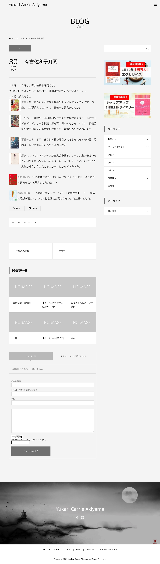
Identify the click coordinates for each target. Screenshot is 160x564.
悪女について (28, 155)
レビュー (112, 170)
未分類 (111, 185)
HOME (46, 549)
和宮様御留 (24, 193)
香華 (23, 102)
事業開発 (112, 178)
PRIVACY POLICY (108, 549)
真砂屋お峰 (24, 177)
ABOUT (58, 549)
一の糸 (25, 118)
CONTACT (91, 549)
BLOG (78, 549)
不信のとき (27, 139)
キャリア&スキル (116, 146)
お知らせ (112, 139)
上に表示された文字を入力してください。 (29, 439)
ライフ (111, 162)
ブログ (111, 154)
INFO (68, 549)
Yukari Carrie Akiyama (28, 4)
